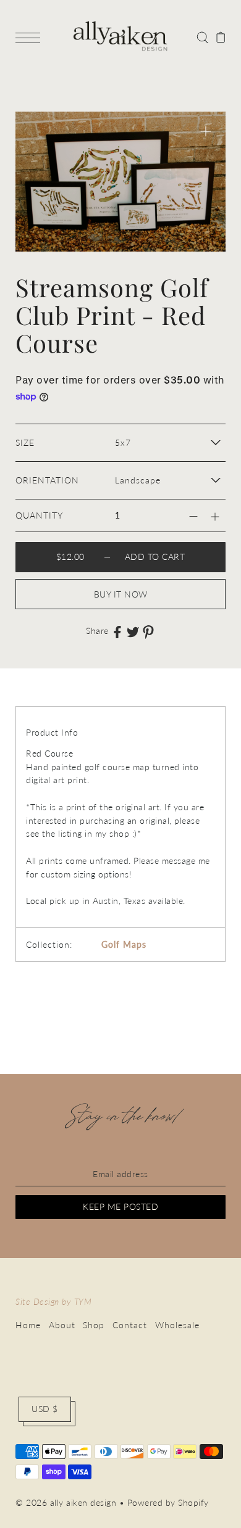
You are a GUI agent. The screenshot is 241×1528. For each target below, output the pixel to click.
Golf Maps (123, 945)
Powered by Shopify (168, 1503)
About (62, 1325)
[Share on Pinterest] (148, 632)
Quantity (39, 515)
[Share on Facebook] (117, 631)
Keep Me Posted (120, 1207)
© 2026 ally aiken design (65, 1503)
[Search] (202, 36)
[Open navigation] (30, 37)
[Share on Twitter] (133, 631)
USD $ (45, 1409)
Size (25, 443)
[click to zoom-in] (205, 131)
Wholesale (177, 1325)
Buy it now (121, 594)
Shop (93, 1325)
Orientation (47, 480)
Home (28, 1325)
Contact (129, 1325)
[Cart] (221, 36)
